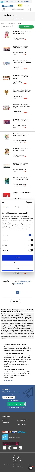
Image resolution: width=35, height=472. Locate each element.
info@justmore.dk (24, 419)
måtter (30, 281)
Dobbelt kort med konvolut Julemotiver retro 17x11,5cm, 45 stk (21, 77)
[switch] (30, 240)
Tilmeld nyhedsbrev (9, 397)
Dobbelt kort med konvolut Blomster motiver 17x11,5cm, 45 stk (21, 106)
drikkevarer (24, 281)
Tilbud (20, 5)
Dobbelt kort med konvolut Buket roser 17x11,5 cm (20, 134)
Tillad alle (17, 257)
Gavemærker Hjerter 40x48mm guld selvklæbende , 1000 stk (22, 90)
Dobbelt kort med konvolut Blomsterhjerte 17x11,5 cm (21, 120)
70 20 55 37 (23, 420)
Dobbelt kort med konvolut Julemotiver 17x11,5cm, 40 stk (22, 61)
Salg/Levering (17, 460)
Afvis (17, 268)
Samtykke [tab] (6, 207)
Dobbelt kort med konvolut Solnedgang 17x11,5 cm (20, 46)
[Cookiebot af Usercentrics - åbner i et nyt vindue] (26, 202)
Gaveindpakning (11, 23)
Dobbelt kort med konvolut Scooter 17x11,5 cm (20, 163)
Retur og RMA (17, 458)
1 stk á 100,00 (17, 199)
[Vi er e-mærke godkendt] (2, 1)
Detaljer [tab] (17, 207)
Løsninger (17, 456)
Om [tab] (29, 207)
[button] (29, 9)
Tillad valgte (17, 262)
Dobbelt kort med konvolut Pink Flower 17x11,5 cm (22, 32)
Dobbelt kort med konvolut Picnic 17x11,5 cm (20, 149)
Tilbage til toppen (8, 380)
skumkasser (18, 284)
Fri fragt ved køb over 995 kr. (14, 1)
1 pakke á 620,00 (18, 67)
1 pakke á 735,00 (18, 82)
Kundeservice (27, 1)
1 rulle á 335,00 (17, 96)
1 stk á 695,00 (17, 111)
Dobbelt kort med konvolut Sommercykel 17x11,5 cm (20, 178)
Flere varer (3, 23)
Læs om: (15, 18)
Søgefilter (26, 27)
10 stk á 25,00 (19, 38)
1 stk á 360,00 (17, 272)
